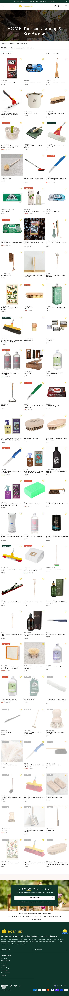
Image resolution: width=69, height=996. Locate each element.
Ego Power (27, 567)
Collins (3, 436)
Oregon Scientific (6, 534)
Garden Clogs (5, 968)
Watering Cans (5, 960)
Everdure (49, 534)
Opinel (48, 632)
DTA (25, 177)
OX (24, 502)
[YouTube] (15, 985)
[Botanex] (25, 6)
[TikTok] (20, 985)
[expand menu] (2, 6)
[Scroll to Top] (66, 986)
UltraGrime (4, 80)
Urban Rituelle (50, 600)
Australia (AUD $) (61, 985)
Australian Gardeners (7, 209)
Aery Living (27, 209)
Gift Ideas (4, 958)
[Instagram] (11, 985)
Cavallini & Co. (5, 306)
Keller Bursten (5, 177)
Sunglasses (4, 970)
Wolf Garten (5, 111)
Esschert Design (50, 80)
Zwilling (48, 177)
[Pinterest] (6, 985)
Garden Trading (5, 796)
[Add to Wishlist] (21, 59)
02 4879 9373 (38, 919)
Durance (48, 273)
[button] (66, 6)
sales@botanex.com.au (53, 916)
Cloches (3, 965)
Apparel (3, 975)
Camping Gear (5, 972)
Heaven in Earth (6, 763)
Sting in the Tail (28, 241)
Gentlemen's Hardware (52, 241)
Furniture (4, 963)
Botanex (8, 990)
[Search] (55, 6)
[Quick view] (20, 77)
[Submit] (52, 898)
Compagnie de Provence (53, 469)
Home (2, 43)
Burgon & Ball (28, 111)
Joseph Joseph (5, 144)
